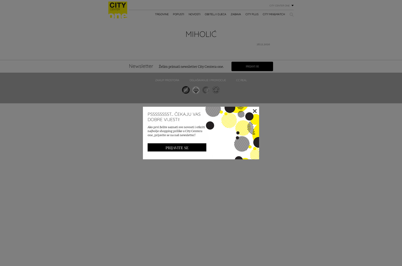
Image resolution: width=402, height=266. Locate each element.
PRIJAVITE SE (177, 147)
